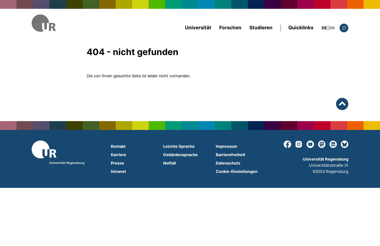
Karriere (118, 154)
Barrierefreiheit (230, 154)
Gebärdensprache (180, 154)
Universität (198, 27)
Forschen (230, 27)
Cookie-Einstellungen (237, 171)
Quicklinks (300, 27)
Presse (117, 163)
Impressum (226, 146)
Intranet (118, 171)
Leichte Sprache (179, 146)
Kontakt (118, 146)
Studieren (260, 27)
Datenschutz (228, 163)
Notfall (169, 163)
